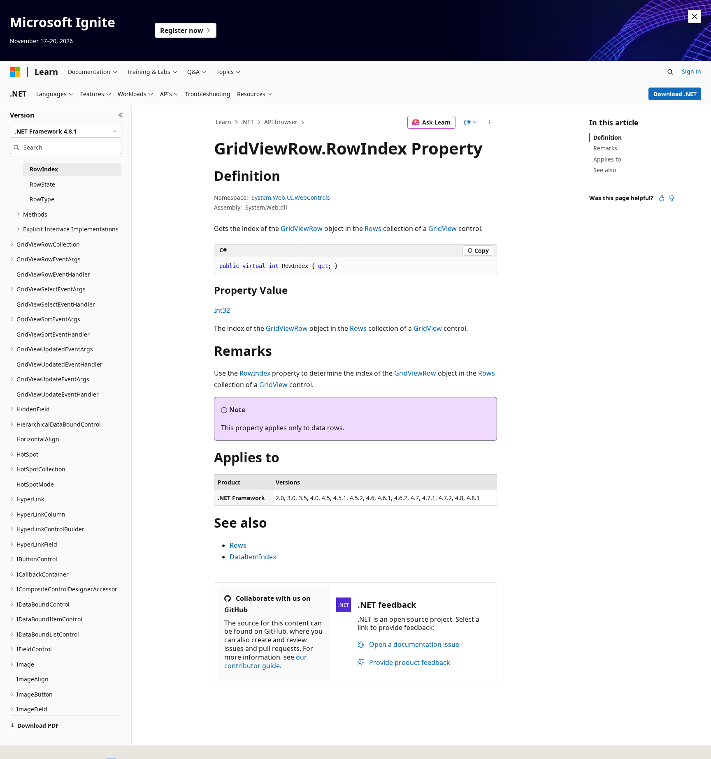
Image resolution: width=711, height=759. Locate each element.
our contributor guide (265, 661)
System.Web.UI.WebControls (290, 197)
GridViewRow (302, 228)
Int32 (222, 310)
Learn (223, 122)
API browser (280, 122)
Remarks (605, 148)
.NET (247, 122)
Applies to (607, 159)
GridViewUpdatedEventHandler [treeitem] (59, 364)
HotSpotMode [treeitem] (35, 484)
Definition (607, 137)
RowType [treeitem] (42, 199)
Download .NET (675, 94)
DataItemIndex (253, 556)
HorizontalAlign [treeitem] (37, 439)
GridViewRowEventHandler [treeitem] (53, 274)
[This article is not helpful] (671, 198)
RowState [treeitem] (42, 184)
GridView (442, 228)
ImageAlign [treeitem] (32, 679)
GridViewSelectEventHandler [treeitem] (55, 304)
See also (604, 170)
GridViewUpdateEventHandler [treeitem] (57, 394)
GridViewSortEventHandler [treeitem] (53, 334)
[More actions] (490, 122)
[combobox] (65, 131)
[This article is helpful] (662, 198)
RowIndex (254, 373)
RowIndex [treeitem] (44, 169)
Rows (373, 228)
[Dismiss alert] (694, 16)
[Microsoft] (15, 72)
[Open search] (670, 72)
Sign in (691, 71)
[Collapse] (121, 115)
